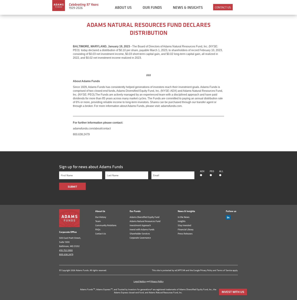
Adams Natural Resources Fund (145, 221)
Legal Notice (140, 281)
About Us (123, 7)
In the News (183, 217)
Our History (100, 217)
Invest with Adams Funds (142, 229)
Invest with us (233, 292)
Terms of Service (224, 270)
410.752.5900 (66, 250)
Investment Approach (140, 225)
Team (98, 221)
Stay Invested (184, 225)
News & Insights (188, 7)
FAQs (97, 229)
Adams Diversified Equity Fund (144, 217)
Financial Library (185, 229)
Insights (181, 221)
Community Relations (105, 225)
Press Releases (185, 233)
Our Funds (152, 7)
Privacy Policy (206, 270)
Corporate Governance (140, 237)
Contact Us (223, 7)
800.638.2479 (66, 254)
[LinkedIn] (228, 218)
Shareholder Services (140, 233)
